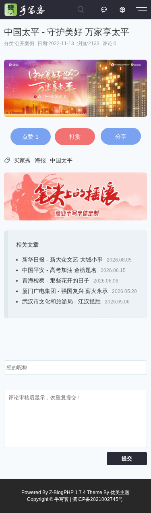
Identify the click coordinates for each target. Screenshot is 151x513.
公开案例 (24, 43)
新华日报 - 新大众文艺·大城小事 (62, 259)
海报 (40, 160)
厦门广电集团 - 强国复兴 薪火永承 (65, 291)
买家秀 (22, 160)
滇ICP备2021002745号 (97, 499)
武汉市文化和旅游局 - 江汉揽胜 (61, 301)
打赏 (75, 136)
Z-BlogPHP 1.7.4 (67, 492)
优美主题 (120, 492)
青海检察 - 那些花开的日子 (55, 280)
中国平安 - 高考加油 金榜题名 (59, 270)
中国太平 (61, 160)
